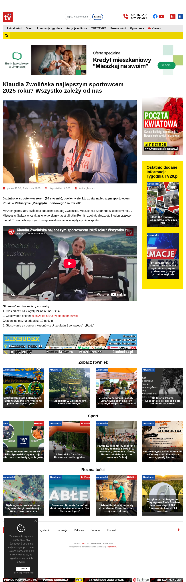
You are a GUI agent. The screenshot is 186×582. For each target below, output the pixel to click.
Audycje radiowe (76, 28)
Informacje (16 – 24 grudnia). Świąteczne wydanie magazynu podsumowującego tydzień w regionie (163, 268)
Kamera (156, 28)
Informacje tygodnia (49, 28)
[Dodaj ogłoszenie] (180, 16)
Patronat (95, 530)
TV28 (83, 543)
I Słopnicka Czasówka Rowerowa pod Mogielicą (69, 456)
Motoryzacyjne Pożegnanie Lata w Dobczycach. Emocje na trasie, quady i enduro (163, 454)
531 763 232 (139, 15)
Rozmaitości (118, 28)
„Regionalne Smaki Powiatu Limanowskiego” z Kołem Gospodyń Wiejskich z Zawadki (116, 400)
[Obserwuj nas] (156, 16)
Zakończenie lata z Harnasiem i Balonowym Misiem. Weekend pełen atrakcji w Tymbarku (23, 400)
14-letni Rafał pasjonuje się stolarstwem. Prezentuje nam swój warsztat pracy (116, 508)
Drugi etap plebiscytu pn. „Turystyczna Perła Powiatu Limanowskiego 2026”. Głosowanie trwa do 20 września (163, 505)
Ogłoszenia (137, 28)
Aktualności (14, 28)
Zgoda (23, 568)
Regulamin (44, 530)
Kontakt (111, 530)
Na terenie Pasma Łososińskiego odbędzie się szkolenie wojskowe (162, 400)
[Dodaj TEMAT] (172, 16)
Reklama (79, 530)
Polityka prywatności (23, 572)
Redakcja (62, 530)
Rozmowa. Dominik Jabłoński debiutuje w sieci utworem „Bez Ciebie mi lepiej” (69, 508)
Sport (29, 28)
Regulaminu (112, 547)
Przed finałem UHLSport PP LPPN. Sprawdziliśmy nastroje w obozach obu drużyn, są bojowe (23, 454)
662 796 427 (139, 18)
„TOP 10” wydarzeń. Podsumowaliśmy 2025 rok (163, 219)
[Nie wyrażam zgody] (35, 520)
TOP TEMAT (98, 28)
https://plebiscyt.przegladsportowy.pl (54, 315)
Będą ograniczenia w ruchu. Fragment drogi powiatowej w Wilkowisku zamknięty (23, 508)
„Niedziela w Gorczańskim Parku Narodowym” (70, 402)
